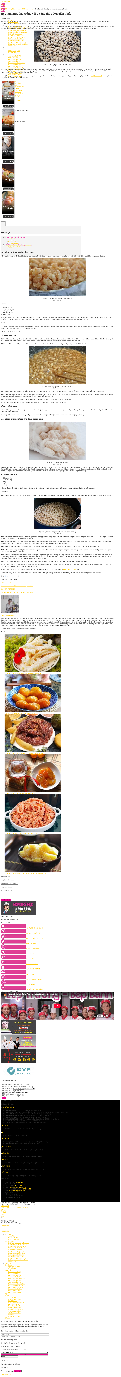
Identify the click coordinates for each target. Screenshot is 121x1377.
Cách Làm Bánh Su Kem (15, 1285)
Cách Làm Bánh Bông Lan (16, 68)
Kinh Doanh (7, 1350)
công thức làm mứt (96, 76)
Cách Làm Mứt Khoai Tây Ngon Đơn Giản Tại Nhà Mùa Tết (23, 673)
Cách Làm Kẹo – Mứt (15, 1292)
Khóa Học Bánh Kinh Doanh (17, 42)
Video (6, 1294)
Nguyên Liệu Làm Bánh (15, 93)
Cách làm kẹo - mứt (28, 9)
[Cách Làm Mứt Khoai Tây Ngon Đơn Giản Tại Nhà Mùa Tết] (33, 671)
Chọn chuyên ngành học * (10, 1088)
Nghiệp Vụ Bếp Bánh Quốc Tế (17, 1244)
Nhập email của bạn (8, 1094)
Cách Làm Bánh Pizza (15, 1289)
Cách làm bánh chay (14, 75)
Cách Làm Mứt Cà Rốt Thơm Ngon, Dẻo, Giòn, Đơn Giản (22, 833)
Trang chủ (4, 9)
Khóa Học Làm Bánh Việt (16, 35)
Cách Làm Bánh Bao (14, 66)
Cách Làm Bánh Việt (14, 56)
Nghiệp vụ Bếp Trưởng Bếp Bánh (18, 1243)
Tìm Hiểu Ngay (8, 106)
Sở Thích (23, 1350)
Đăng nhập (18, 1371)
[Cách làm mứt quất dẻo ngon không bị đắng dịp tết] (33, 791)
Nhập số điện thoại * (8, 1086)
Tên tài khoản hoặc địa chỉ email (11, 1364)
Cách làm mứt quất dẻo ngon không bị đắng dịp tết (20, 793)
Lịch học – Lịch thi (14, 51)
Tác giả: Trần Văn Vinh (8, 615)
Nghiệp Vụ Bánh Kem (15, 34)
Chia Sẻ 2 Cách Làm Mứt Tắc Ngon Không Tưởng (20, 713)
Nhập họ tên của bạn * (9, 1084)
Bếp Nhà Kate (12, 1301)
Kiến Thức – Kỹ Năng (15, 90)
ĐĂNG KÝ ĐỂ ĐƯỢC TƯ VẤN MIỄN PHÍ (15, 1207)
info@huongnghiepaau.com (17, 1190)
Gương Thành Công (14, 1311)
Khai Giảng (8, 49)
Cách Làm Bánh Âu (14, 57)
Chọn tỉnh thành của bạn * (10, 1096)
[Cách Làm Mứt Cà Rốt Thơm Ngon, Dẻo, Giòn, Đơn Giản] (33, 831)
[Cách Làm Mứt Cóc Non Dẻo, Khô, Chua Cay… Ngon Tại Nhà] (33, 751)
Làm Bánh (13, 1343)
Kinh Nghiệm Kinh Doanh (16, 86)
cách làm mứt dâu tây (69, 569)
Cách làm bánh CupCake (15, 1287)
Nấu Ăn (5, 1343)
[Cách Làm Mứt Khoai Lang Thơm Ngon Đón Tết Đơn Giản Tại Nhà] (33, 871)
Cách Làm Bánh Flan (14, 64)
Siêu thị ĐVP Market (14, 1316)
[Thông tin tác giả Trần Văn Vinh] (10, 612)
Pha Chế (22, 1343)
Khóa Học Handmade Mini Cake (18, 44)
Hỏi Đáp (11, 1314)
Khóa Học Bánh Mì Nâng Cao (17, 32)
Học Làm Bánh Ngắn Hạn (16, 40)
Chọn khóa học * (7, 1090)
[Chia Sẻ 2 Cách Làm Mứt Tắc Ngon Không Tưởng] (33, 711)
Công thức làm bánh (14, 9)
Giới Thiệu (8, 1234)
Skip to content (5, 1)
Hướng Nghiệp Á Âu (14, 1299)
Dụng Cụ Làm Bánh (14, 1307)
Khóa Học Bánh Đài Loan (16, 39)
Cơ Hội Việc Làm (13, 1304)
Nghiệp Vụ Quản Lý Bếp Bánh (17, 30)
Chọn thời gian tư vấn (8, 1092)
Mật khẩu (4, 1367)
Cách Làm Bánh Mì (14, 61)
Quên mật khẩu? (6, 1374)
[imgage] (18, 915)
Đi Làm (15, 1350)
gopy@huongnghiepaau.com (17, 1187)
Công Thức (8, 54)
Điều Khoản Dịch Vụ (14, 1239)
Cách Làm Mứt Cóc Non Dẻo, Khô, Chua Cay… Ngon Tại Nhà (24, 753)
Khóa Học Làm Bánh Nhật (16, 37)
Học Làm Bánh (9, 25)
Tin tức (7, 80)
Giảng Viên (11, 20)
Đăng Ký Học (12, 52)
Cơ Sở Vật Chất (13, 1238)
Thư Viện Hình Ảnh (14, 1313)
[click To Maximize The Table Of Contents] (3, 223)
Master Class (12, 46)
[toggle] (1, 1107)
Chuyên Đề (8, 47)
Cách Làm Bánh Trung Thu (16, 63)
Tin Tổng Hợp (12, 1297)
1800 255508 (5, 1206)
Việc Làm (7, 1318)
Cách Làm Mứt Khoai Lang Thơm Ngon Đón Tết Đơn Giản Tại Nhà (25, 873)
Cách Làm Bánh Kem (14, 59)
